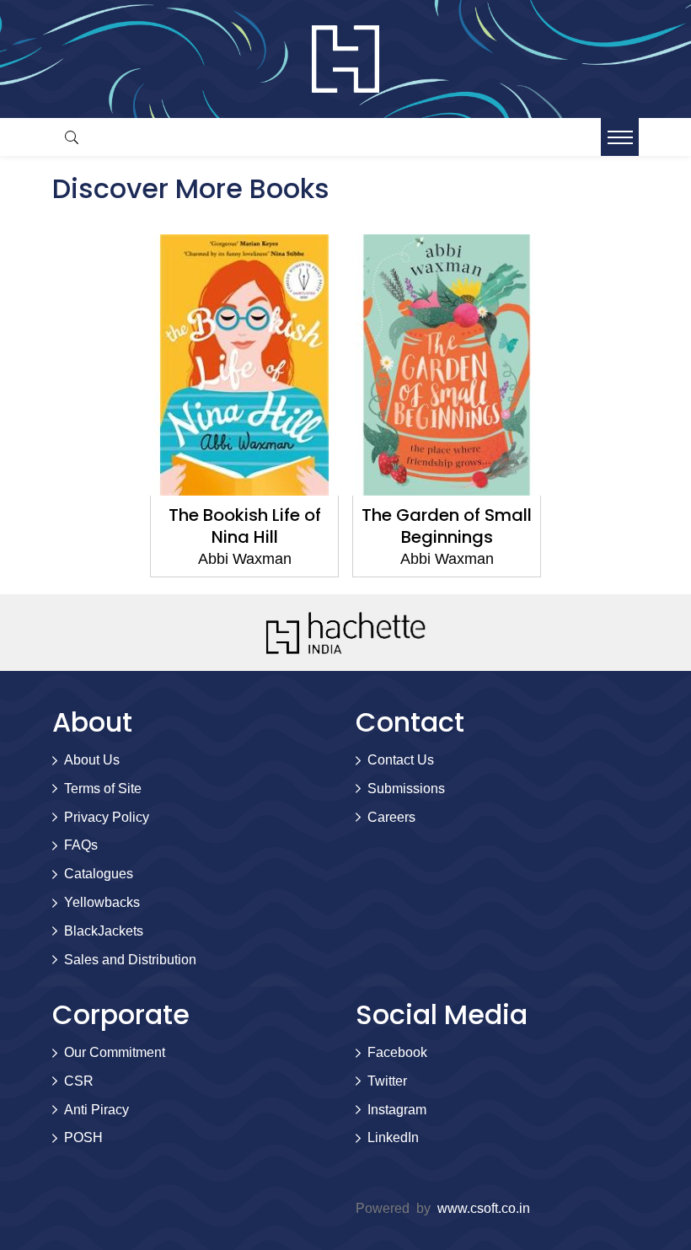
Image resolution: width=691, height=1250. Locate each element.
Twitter (387, 1081)
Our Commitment (114, 1052)
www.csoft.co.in (483, 1208)
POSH (83, 1137)
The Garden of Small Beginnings (447, 526)
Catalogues (98, 873)
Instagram (396, 1109)
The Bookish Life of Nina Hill (245, 526)
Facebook (397, 1052)
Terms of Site (103, 788)
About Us (92, 760)
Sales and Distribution (130, 959)
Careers (391, 817)
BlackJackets (103, 931)
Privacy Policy (106, 817)
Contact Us (400, 760)
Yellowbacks (102, 902)
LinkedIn (393, 1137)
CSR (79, 1081)
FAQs (81, 845)
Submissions (406, 788)
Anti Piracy (96, 1109)
